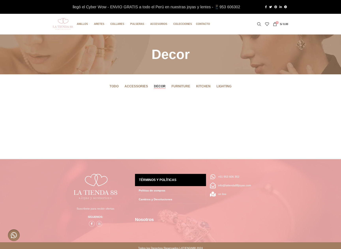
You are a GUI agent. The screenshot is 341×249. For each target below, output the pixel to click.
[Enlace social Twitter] (270, 6)
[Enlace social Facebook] (266, 6)
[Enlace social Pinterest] (275, 6)
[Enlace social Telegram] (285, 6)
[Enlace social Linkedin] (280, 6)
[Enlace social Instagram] (99, 224)
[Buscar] (259, 24)
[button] (14, 235)
